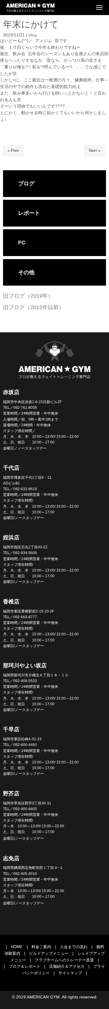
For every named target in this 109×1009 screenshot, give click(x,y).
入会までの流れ (74, 947)
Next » (94, 150)
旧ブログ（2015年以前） (33, 307)
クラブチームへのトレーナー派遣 (64, 960)
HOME (17, 947)
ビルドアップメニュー (48, 953)
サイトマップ (70, 973)
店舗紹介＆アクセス (66, 966)
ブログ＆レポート (24, 966)
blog (32, 35)
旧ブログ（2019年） (28, 296)
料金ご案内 (41, 947)
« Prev (13, 150)
